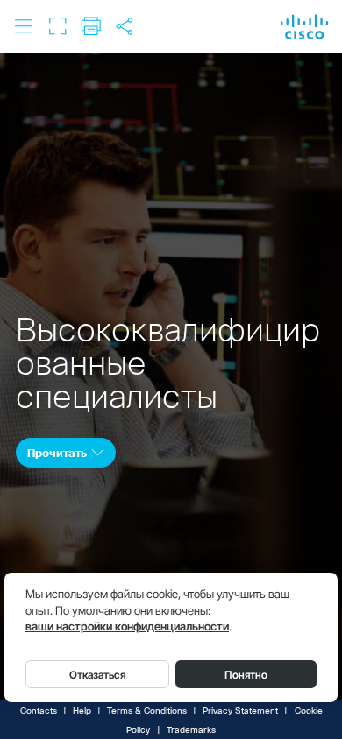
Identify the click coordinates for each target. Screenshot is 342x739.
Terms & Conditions (147, 711)
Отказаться (97, 674)
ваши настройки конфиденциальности (127, 626)
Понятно (245, 674)
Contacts (38, 711)
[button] (23, 26)
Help (82, 711)
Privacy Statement (240, 711)
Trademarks (191, 730)
